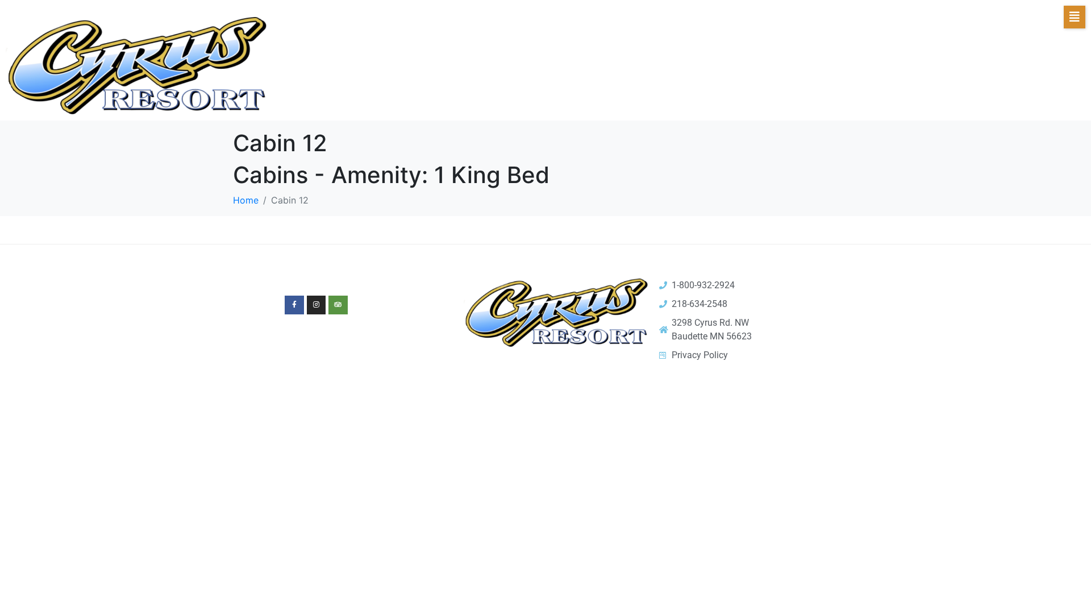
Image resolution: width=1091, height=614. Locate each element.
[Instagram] (316, 305)
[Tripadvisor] (338, 305)
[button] (1074, 17)
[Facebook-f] (294, 305)
